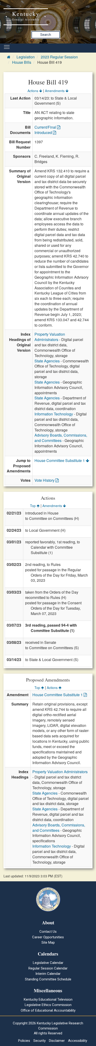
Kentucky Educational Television (48, 999)
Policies (24, 1041)
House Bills (21, 62)
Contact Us (48, 931)
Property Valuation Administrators (49, 336)
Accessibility (77, 1041)
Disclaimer (57, 1041)
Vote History (44, 480)
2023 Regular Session (59, 57)
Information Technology (53, 414)
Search (45, 35)
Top (33, 505)
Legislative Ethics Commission (48, 1005)
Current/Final (45, 127)
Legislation (26, 57)
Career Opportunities (48, 937)
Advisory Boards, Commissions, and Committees (60, 437)
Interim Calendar (48, 974)
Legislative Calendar (48, 963)
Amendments (55, 90)
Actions (33, 90)
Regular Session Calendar (48, 968)
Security (39, 1041)
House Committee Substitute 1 (60, 460)
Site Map (48, 942)
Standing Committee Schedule (48, 979)
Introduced (43, 132)
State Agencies (47, 361)
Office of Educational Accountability (48, 1010)
